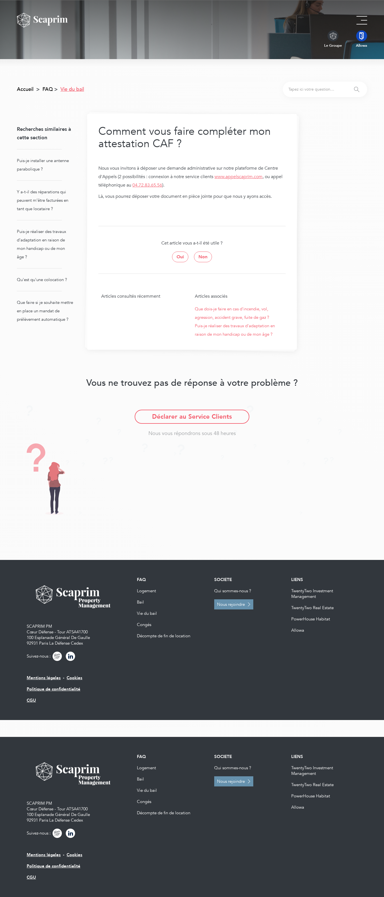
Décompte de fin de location (163, 636)
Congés (144, 624)
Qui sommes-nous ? (232, 591)
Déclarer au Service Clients (192, 416)
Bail (140, 602)
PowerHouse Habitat (310, 619)
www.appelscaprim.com (238, 177)
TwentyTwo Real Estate (312, 608)
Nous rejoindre (231, 604)
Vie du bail (147, 613)
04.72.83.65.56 (147, 185)
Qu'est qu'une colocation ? (42, 279)
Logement (146, 591)
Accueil (25, 89)
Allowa (297, 630)
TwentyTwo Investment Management (312, 593)
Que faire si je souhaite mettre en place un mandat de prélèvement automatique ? (45, 311)
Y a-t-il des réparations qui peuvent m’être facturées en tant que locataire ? (42, 200)
